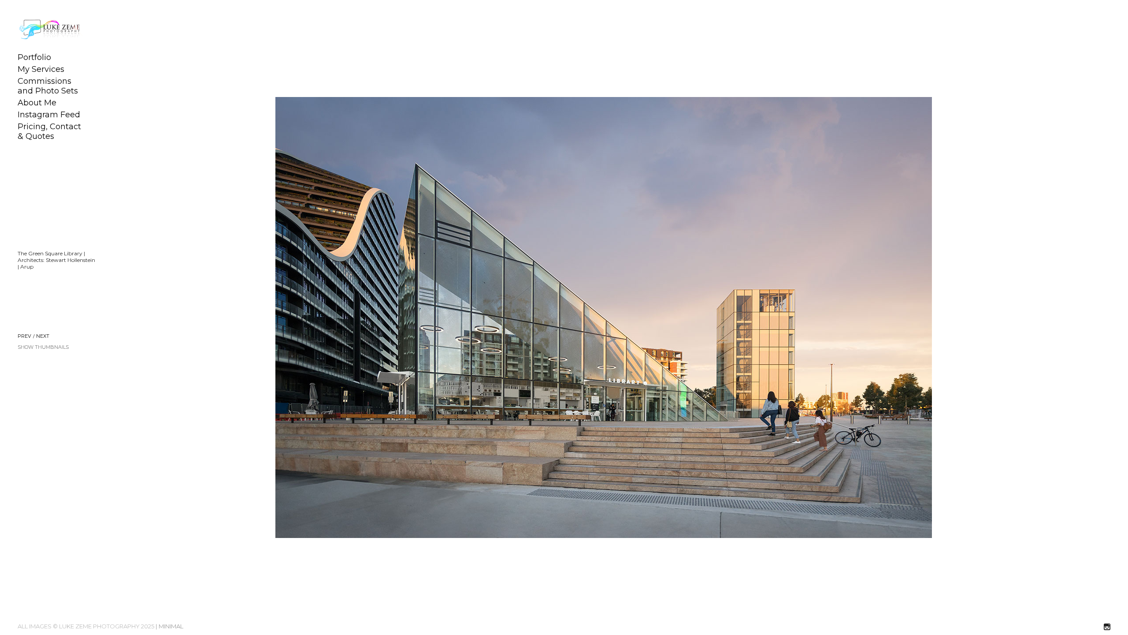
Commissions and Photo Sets (48, 86)
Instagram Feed (49, 115)
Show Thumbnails (43, 347)
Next (42, 336)
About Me (37, 103)
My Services (41, 69)
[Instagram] (1107, 627)
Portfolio (34, 57)
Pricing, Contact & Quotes (49, 131)
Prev (24, 336)
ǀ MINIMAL (169, 626)
